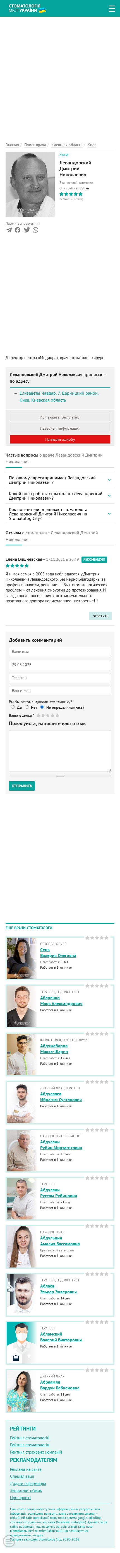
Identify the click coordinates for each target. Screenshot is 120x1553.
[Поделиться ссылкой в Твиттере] (26, 231)
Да (19, 707)
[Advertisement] (60, 76)
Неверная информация (60, 428)
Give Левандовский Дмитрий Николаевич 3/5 (48, 715)
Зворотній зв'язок (26, 1490)
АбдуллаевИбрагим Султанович (61, 1097)
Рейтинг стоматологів (29, 1444)
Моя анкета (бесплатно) (60, 417)
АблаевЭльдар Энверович (58, 1289)
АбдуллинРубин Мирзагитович (61, 1145)
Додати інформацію (28, 1483)
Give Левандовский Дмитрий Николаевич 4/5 (53, 715)
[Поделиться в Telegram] (9, 231)
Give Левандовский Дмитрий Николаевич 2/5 (43, 715)
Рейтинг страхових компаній (36, 1452)
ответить (100, 615)
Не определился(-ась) (65, 707)
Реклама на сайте (26, 1469)
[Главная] (31, 7)
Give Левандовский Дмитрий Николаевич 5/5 (57, 715)
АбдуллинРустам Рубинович (58, 1193)
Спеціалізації (22, 1476)
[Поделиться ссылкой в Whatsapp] (35, 231)
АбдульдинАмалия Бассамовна (60, 1241)
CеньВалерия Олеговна (58, 952)
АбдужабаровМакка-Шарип (54, 1048)
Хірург (63, 154)
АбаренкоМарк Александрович (61, 1000)
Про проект (20, 1497)
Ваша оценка (21, 715)
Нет (34, 707)
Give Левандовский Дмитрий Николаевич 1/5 (38, 715)
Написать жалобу (60, 439)
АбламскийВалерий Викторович (61, 1337)
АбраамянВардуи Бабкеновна (60, 1385)
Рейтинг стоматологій (29, 1438)
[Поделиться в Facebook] (17, 231)
